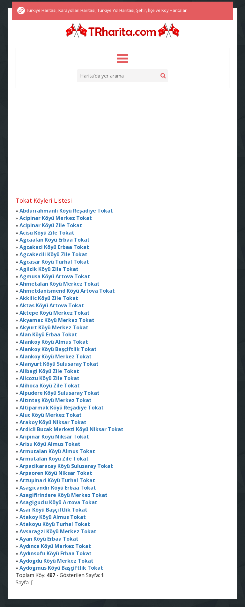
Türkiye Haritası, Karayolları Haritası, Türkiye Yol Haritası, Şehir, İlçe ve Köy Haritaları (107, 10)
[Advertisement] (122, 140)
